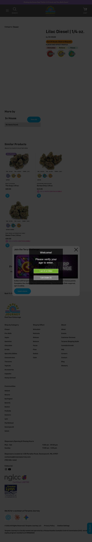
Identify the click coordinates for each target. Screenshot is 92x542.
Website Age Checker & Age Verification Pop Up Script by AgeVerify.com (89, 541)
